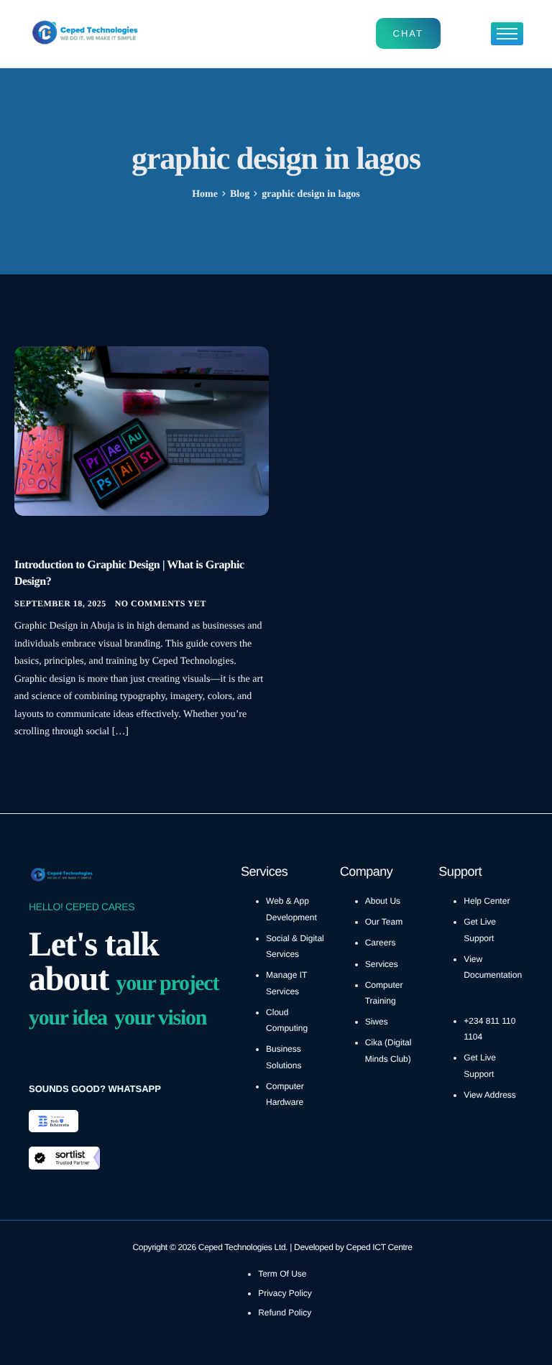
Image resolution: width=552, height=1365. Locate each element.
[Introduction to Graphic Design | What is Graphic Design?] (141, 431)
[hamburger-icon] (507, 33)
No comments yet (160, 603)
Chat (408, 33)
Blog (27, 542)
